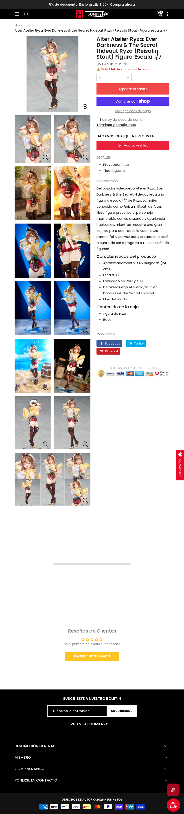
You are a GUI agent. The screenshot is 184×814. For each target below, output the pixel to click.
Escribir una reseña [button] (92, 656)
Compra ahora (122, 4)
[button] (17, 14)
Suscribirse (121, 711)
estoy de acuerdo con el (122, 119)
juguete (118, 170)
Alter (125, 164)
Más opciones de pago (133, 111)
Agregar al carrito (133, 88)
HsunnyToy (113, 799)
